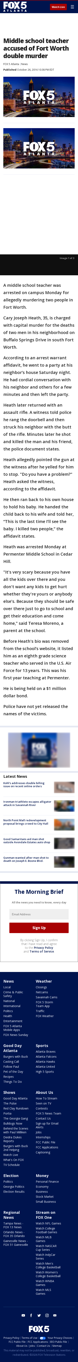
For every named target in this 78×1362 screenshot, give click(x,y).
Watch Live (58, 7)
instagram (47, 1315)
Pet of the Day (13, 1072)
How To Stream (46, 1098)
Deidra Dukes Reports (12, 1139)
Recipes (8, 1077)
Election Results (14, 1192)
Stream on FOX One (45, 1215)
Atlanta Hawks (45, 1062)
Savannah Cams (46, 997)
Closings (41, 987)
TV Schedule (11, 1165)
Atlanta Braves (46, 1051)
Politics (8, 1011)
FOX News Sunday (15, 1035)
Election (11, 1175)
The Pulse (10, 1103)
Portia (7, 1113)
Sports (42, 1045)
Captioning (43, 1152)
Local (7, 987)
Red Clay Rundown (15, 1108)
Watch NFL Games (48, 1223)
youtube (23, 1315)
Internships (43, 1137)
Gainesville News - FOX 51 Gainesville (15, 1243)
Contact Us (43, 1118)
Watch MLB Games (44, 1239)
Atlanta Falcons (46, 1056)
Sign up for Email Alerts (47, 1125)
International (11, 1006)
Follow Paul (11, 1067)
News (24, 64)
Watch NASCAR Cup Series (46, 1248)
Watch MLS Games (43, 1292)
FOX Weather (45, 1016)
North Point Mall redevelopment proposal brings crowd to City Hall (25, 821)
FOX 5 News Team (48, 1113)
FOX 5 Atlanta (11, 64)
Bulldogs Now (12, 1123)
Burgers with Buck (15, 1056)
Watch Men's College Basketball (48, 1265)
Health (7, 1016)
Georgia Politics (13, 1187)
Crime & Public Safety (13, 994)
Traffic (40, 1011)
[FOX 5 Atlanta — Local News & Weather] (15, 7)
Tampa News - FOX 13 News (13, 1225)
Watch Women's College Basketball (48, 1274)
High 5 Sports (45, 1072)
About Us (44, 1092)
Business (42, 1192)
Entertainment (12, 1021)
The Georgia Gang (15, 1118)
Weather (44, 981)
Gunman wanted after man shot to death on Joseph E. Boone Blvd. (26, 859)
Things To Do (12, 1082)
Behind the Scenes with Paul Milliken (15, 1130)
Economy (42, 1187)
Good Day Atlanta (12, 1048)
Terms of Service (42, 951)
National (9, 1001)
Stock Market (45, 1197)
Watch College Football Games (46, 1230)
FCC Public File (45, 1142)
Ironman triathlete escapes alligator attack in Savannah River (27, 803)
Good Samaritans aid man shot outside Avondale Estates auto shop (26, 840)
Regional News (11, 1215)
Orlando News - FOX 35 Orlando (14, 1234)
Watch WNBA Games (45, 1283)
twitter (39, 1315)
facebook (31, 1315)
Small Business (46, 1202)
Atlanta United (45, 1067)
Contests (42, 1108)
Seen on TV (43, 1103)
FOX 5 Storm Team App (44, 1004)
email (55, 1315)
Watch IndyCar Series (45, 1256)
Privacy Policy (43, 948)
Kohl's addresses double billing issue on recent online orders (24, 784)
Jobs (39, 1132)
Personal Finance (47, 1181)
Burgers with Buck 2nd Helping (15, 1148)
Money (42, 1175)
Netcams (42, 992)
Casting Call (11, 1062)
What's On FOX (13, 1160)
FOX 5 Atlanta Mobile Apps (12, 1028)
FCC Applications (47, 1147)
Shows (9, 1092)
